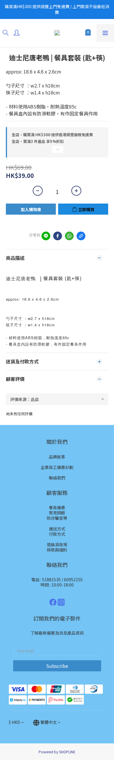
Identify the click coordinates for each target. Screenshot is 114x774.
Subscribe (57, 665)
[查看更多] (57, 151)
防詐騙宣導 (57, 518)
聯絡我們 (57, 478)
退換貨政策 (57, 544)
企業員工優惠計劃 (57, 467)
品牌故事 (57, 457)
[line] (46, 236)
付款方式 (57, 534)
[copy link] (81, 236)
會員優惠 (57, 507)
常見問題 (57, 513)
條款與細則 (57, 550)
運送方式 (57, 529)
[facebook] (57, 236)
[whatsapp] (69, 236)
